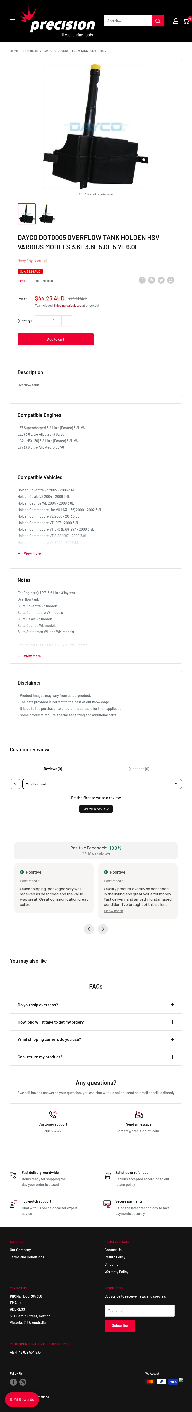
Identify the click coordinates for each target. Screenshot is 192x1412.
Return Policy (115, 1257)
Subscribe (120, 1325)
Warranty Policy (116, 1272)
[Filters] (15, 784)
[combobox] (128, 20)
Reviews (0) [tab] (53, 769)
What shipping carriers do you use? (49, 1039)
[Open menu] (12, 21)
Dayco (22, 281)
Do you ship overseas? (38, 1004)
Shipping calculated (68, 305)
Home (14, 50)
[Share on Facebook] (142, 280)
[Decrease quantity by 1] (40, 321)
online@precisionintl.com (42, 1303)
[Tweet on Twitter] (161, 280)
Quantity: (25, 321)
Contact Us (113, 1250)
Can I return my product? (40, 1056)
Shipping (112, 1264)
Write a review (96, 808)
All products (30, 50)
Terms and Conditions (27, 1257)
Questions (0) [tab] (139, 769)
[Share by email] (170, 280)
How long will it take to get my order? (51, 1022)
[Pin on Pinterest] (151, 280)
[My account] (176, 21)
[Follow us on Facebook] (13, 1382)
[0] (186, 21)
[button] (113, 910)
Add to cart (55, 339)
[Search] (158, 20)
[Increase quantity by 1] (67, 321)
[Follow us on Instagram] (23, 1382)
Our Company (20, 1250)
